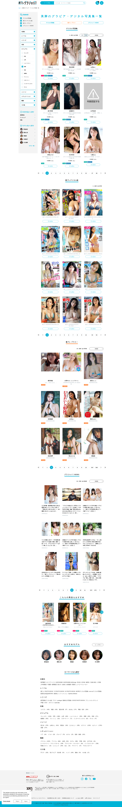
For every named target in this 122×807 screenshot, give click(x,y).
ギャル (25, 87)
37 (92, 173)
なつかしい (75, 725)
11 (84, 590)
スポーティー (27, 80)
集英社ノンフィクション (61, 693)
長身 (25, 69)
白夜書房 (68, 684)
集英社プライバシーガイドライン (37, 798)
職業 (22, 100)
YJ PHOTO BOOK (59, 691)
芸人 (68, 745)
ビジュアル (24, 49)
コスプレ (45, 709)
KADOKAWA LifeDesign (69, 682)
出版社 (23, 31)
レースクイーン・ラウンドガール (52, 743)
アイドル (56, 741)
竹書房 (49, 684)
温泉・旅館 (80, 734)
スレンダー (26, 52)
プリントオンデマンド (91, 700)
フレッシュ (26, 76)
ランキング (23, 117)
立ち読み (50, 78)
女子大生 (91, 741)
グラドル (46, 741)
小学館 (99, 682)
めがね (73, 709)
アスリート (77, 745)
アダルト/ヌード (87, 745)
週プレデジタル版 (27, 20)
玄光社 (79, 682)
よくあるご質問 (79, 798)
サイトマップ (96, 798)
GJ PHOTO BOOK (70, 691)
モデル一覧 (31, 145)
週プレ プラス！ (27, 23)
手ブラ (45, 752)
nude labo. (57, 702)
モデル (74, 741)
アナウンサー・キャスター (74, 743)
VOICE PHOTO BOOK (78, 700)
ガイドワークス (50, 682)
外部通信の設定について (68, 798)
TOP (19, 8)
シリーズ (23, 40)
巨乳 (25, 56)
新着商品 (22, 115)
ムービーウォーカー (82, 684)
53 (92, 335)
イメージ (23, 92)
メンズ (70, 752)
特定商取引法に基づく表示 (53, 798)
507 (92, 467)
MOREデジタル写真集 (82, 691)
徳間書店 (54, 684)
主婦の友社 (93, 682)
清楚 (44, 727)
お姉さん (55, 725)
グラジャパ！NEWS (28, 25)
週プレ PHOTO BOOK (47, 691)
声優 (83, 741)
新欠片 (59, 684)
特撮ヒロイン (46, 745)
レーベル (23, 36)
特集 (21, 120)
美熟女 (64, 725)
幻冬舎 (83, 682)
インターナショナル (28, 83)
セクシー (97, 725)
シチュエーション (26, 96)
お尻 (25, 59)
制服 (54, 709)
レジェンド (58, 745)
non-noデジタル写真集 (95, 691)
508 (97, 467)
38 (96, 173)
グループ (61, 734)
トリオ (52, 734)
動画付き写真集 (67, 700)
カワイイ (86, 725)
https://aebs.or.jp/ (38, 789)
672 (91, 590)
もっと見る (98, 644)
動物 (78, 752)
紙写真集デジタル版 (46, 700)
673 (95, 590)
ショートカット (27, 63)
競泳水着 (63, 709)
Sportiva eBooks (72, 693)
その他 (23, 105)
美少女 (45, 725)
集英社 (88, 682)
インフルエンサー (91, 743)
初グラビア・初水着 (57, 752)
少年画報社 (44, 684)
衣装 (22, 44)
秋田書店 (43, 682)
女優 (65, 741)
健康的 (25, 73)
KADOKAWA (59, 682)
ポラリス (51, 702)
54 (96, 335)
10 (86, 173)
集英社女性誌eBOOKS (47, 693)
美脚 (25, 66)
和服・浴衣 (83, 709)
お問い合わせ (88, 798)
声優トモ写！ (44, 702)
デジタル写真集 (27, 18)
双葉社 (74, 684)
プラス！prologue (57, 700)
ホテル (70, 734)
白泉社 (64, 684)
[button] (101, 612)
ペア (44, 734)
